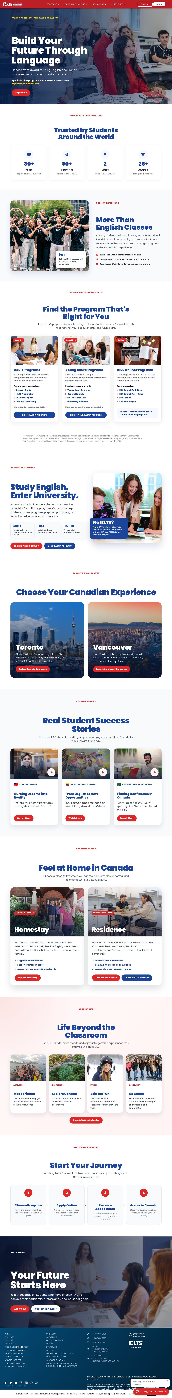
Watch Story (23, 818)
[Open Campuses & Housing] (87, 4)
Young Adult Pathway (60, 545)
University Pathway (26, 401)
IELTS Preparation (25, 394)
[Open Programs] (59, 4)
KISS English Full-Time (130, 390)
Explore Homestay (27, 977)
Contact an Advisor (46, 1308)
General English (24, 390)
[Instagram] (21, 1383)
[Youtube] (16, 1383)
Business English (24, 398)
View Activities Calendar (86, 1120)
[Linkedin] (26, 1383)
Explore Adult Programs (34, 415)
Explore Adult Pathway (26, 545)
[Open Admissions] (105, 4)
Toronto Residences (106, 977)
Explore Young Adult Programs (86, 415)
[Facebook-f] (6, 1383)
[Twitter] (11, 1383)
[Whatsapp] (31, 1383)
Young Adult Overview (78, 390)
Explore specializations (26, 83)
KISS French (125, 398)
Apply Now (21, 92)
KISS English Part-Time (131, 394)
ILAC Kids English (127, 401)
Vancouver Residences (137, 977)
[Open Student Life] (124, 4)
